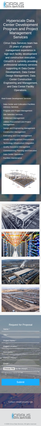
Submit (20, 382)
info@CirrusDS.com (24, 402)
